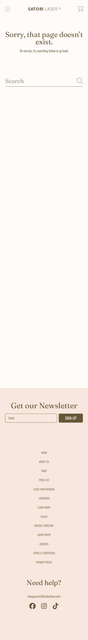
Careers (44, 544)
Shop (44, 471)
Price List (44, 480)
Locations (44, 498)
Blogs (44, 516)
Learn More (44, 507)
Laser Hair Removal (44, 489)
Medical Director (44, 525)
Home (44, 452)
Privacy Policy (44, 562)
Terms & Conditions (44, 553)
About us (44, 461)
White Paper (44, 535)
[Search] (80, 81)
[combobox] (44, 81)
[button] (7, 9)
